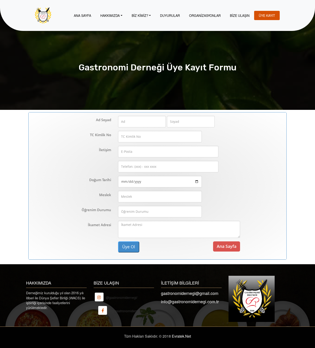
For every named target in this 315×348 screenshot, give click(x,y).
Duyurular (170, 15)
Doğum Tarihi (100, 179)
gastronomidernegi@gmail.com (189, 293)
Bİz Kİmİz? (140, 15)
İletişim (105, 149)
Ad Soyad (103, 119)
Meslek (105, 194)
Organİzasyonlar (205, 15)
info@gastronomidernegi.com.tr (190, 301)
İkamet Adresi (99, 224)
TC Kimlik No (100, 134)
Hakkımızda (110, 15)
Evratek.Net (181, 336)
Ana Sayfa (82, 15)
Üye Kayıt (267, 15)
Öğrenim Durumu (96, 209)
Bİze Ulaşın (240, 15)
